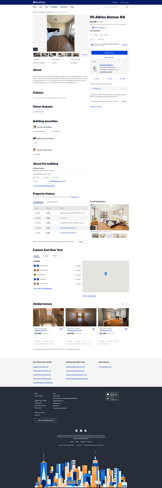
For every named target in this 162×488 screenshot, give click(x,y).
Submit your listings (41, 400)
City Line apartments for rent (75, 371)
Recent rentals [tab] (52, 202)
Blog (72, 7)
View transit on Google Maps (43, 288)
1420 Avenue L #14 (105, 330)
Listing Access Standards (59, 408)
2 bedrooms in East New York (42, 375)
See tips (124, 101)
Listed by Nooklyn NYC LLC (68, 233)
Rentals (35, 12)
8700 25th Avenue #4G (74, 330)
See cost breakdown (99, 27)
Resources (64, 7)
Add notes (97, 88)
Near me (37, 415)
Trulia (77, 441)
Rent (34, 7)
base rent (45, 333)
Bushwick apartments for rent (75, 367)
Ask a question (109, 57)
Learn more (124, 44)
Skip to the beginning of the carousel (81, 348)
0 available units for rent (57, 181)
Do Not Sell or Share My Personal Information (65, 398)
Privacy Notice (57, 403)
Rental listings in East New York (43, 382)
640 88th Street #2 (41, 330)
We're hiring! (38, 396)
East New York (51, 12)
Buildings (54, 7)
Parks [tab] (55, 256)
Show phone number (106, 72)
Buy (41, 7)
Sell (46, 7)
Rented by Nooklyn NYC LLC (68, 228)
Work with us (38, 403)
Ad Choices (56, 405)
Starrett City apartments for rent (76, 375)
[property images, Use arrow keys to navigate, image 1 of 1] (48, 317)
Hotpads (83, 441)
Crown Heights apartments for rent (77, 378)
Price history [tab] (38, 202)
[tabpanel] (60, 220)
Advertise (115, 2)
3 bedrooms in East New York (42, 378)
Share (110, 79)
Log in (80, 241)
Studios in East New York (40, 367)
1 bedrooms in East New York (42, 371)
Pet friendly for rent (105, 367)
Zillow (72, 441)
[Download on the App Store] (112, 394)
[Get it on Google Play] (112, 399)
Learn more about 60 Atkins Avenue (44, 186)
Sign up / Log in (125, 2)
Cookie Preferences (58, 400)
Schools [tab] (46, 256)
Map (85, 55)
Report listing (97, 107)
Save (97, 79)
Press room (38, 408)
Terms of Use (56, 396)
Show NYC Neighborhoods (45, 420)
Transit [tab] (36, 256)
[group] (48, 327)
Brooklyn (42, 12)
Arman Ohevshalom (106, 65)
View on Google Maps (89, 296)
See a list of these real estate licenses (88, 437)
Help (54, 393)
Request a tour (109, 53)
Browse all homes (40, 412)
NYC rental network (40, 405)
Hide (123, 79)
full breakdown (75, 197)
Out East (89, 441)
